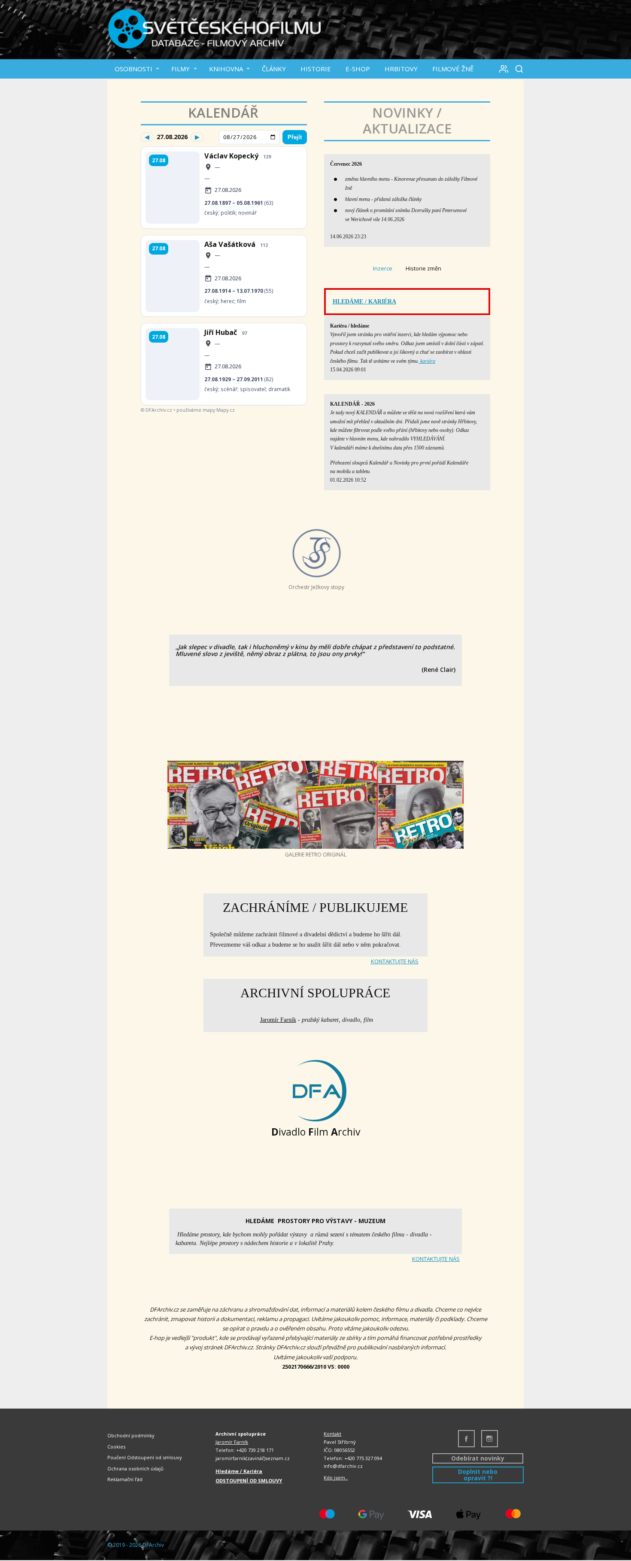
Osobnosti (133, 68)
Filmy (180, 68)
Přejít (295, 137)
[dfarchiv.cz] (214, 29)
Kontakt (332, 1433)
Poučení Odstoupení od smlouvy (144, 1457)
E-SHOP (358, 68)
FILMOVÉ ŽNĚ (452, 68)
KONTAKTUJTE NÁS (395, 961)
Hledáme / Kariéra (238, 1471)
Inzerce (382, 268)
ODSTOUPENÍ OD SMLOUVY (248, 1480)
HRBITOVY (401, 68)
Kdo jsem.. (336, 1477)
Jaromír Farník (278, 1020)
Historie (315, 68)
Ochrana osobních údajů (135, 1468)
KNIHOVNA (226, 68)
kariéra (427, 361)
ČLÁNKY (274, 68)
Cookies (116, 1446)
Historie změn (423, 268)
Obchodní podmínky (131, 1435)
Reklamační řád (125, 1479)
